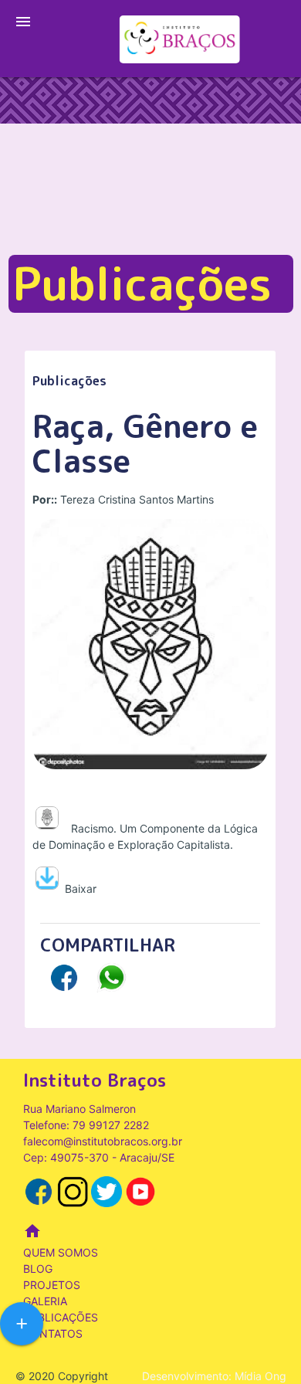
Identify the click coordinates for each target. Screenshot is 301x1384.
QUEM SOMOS (60, 1252)
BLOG (37, 1268)
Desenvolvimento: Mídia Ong (214, 1375)
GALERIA (45, 1301)
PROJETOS (51, 1284)
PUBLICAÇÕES (60, 1317)
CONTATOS (53, 1333)
